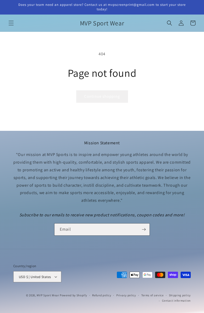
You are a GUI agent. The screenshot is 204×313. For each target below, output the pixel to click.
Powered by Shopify (73, 295)
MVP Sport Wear (48, 295)
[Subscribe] (144, 229)
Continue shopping (102, 96)
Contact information (176, 300)
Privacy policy (126, 295)
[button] (11, 23)
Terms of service (152, 295)
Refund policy (101, 295)
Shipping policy (180, 295)
